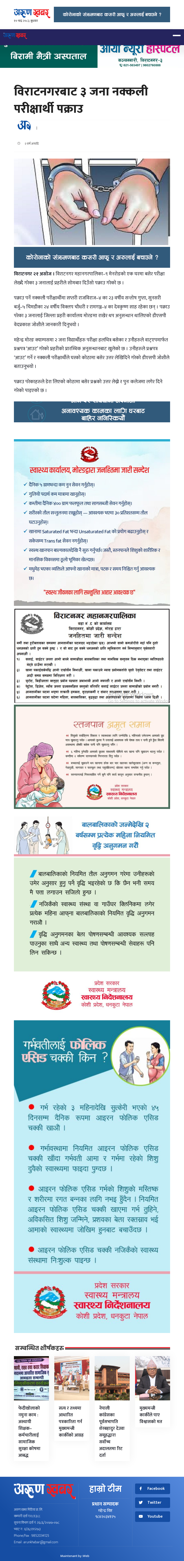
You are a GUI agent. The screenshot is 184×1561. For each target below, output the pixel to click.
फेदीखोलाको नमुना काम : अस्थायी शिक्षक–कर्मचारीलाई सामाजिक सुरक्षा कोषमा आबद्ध (29, 1431)
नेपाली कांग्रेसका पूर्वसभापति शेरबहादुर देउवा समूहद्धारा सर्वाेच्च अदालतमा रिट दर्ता (112, 1431)
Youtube (155, 1517)
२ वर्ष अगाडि (31, 143)
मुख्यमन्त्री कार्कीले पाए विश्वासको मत (151, 1415)
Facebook (156, 1489)
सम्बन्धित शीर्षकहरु (39, 1348)
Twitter (154, 1503)
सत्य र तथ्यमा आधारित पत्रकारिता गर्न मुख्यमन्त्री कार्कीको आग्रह (71, 1421)
